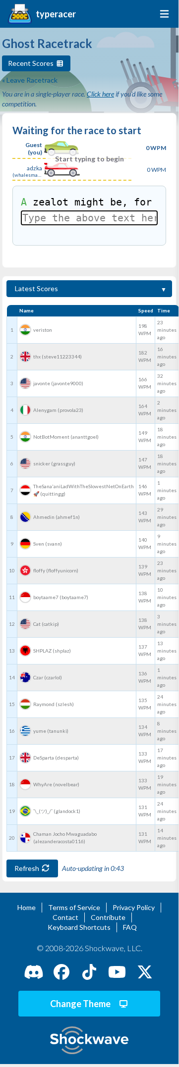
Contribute (108, 917)
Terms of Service (74, 907)
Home (26, 907)
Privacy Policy (134, 907)
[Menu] (162, 14)
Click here (100, 94)
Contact (65, 917)
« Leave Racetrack (30, 80)
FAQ (130, 927)
